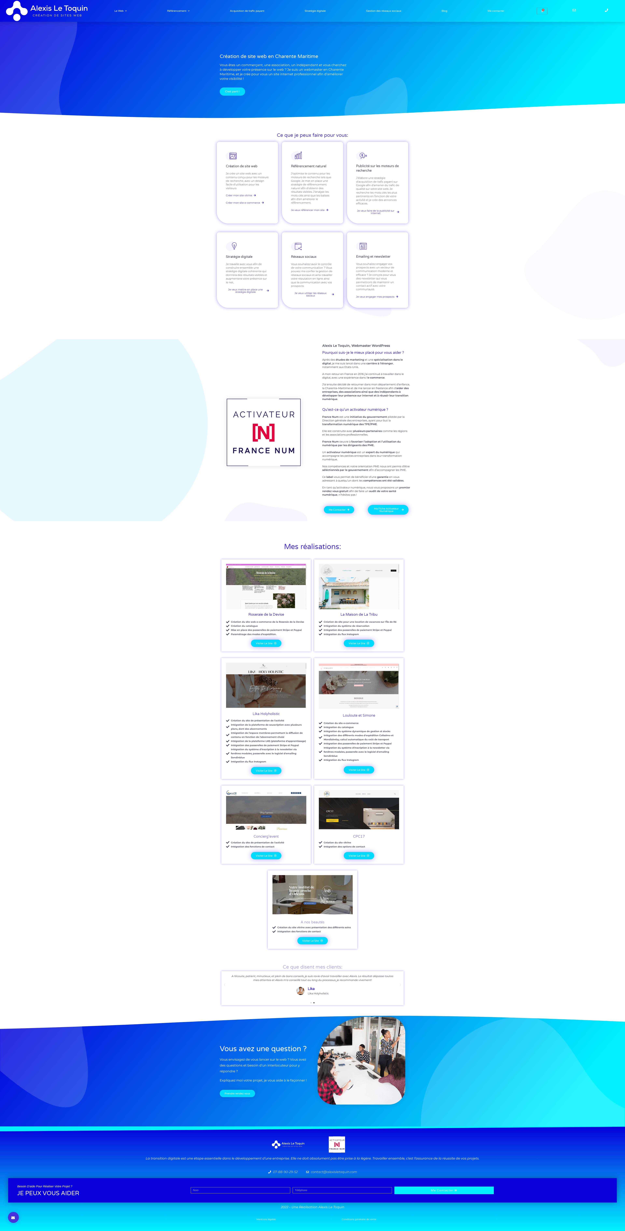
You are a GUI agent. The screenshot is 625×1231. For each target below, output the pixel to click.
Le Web (119, 11)
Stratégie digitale (315, 11)
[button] (224, 985)
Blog (444, 11)
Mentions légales (266, 1219)
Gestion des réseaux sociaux (383, 11)
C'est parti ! (232, 91)
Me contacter (496, 11)
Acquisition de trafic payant (247, 11)
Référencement (176, 11)
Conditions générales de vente (359, 1219)
